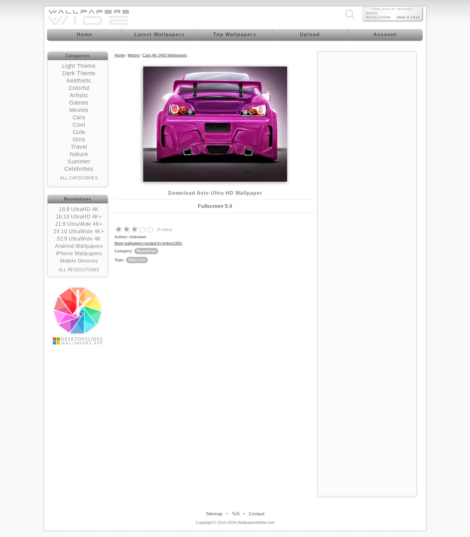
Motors (134, 55)
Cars (79, 117)
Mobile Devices (79, 261)
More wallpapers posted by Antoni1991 (148, 243)
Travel (79, 147)
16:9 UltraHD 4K (79, 209)
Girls (79, 139)
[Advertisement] (367, 151)
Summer (78, 161)
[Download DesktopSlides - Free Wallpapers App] (77, 315)
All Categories (79, 178)
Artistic (79, 95)
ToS (235, 513)
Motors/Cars (146, 251)
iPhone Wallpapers (79, 253)
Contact (256, 513)
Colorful (79, 88)
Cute (79, 132)
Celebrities (78, 169)
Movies (79, 110)
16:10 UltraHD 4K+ (79, 216)
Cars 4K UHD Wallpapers (165, 55)
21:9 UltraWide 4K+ (79, 224)
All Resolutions (79, 269)
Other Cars (137, 260)
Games (79, 102)
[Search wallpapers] (350, 19)
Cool (79, 125)
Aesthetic (78, 80)
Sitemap (214, 513)
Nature (79, 154)
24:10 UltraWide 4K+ (79, 231)
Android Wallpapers (79, 246)
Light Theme (79, 66)
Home (119, 55)
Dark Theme (79, 73)
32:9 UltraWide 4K (79, 238)
